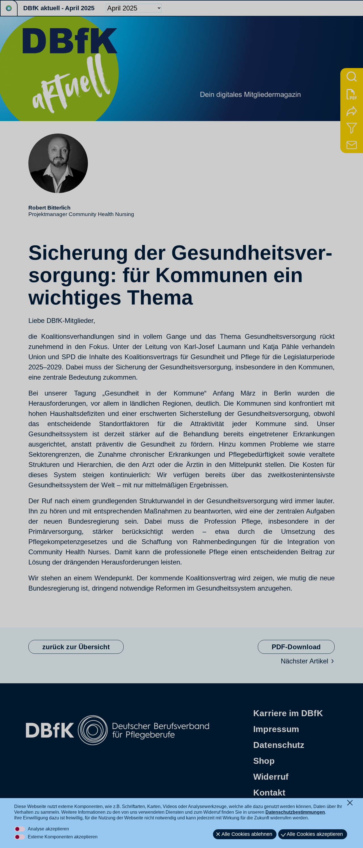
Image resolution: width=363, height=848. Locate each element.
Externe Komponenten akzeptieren (63, 836)
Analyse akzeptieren (48, 828)
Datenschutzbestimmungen (295, 812)
